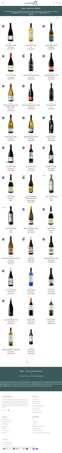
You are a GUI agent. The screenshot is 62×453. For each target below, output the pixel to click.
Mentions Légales (36, 428)
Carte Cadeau (5, 424)
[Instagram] (5, 410)
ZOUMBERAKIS (51, 47)
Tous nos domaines (37, 401)
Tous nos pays (36, 399)
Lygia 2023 (31, 258)
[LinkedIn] (8, 410)
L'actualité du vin (6, 430)
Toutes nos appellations (38, 406)
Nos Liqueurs (5, 426)
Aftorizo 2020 (51, 228)
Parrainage (4, 432)
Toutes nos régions (37, 403)
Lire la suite (31, 14)
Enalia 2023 (51, 289)
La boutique (35, 422)
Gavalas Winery (31, 291)
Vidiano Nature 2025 (51, 45)
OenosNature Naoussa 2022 (31, 75)
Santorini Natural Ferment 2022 (11, 349)
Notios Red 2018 (51, 105)
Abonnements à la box (7, 422)
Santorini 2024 (31, 289)
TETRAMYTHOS (51, 77)
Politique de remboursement (39, 426)
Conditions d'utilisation (38, 430)
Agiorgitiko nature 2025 (51, 75)
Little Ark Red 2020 (10, 228)
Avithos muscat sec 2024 (51, 258)
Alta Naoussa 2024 (10, 45)
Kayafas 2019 (11, 196)
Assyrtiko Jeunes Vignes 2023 (10, 258)
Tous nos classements (37, 412)
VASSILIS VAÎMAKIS (31, 200)
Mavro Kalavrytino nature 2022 (31, 105)
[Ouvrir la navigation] (2, 3)
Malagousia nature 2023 (31, 136)
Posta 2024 (31, 349)
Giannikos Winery (31, 321)
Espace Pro (4, 428)
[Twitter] (2, 410)
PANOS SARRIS (51, 138)
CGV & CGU (35, 424)
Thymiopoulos (11, 47)
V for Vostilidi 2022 (10, 289)
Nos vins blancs (36, 410)
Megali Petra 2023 (51, 166)
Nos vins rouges (36, 408)
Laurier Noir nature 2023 (11, 319)
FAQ (33, 419)
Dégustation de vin (6, 419)
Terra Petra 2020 (11, 166)
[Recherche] (57, 3)
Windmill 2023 (51, 319)
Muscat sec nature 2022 (31, 228)
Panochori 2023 (51, 136)
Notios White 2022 (31, 45)
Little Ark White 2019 (51, 196)
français (5, 439)
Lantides (51, 198)
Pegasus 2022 (31, 319)
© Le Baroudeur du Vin (7, 442)
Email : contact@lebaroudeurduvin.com (41, 432)
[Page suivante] (35, 360)
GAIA (31, 47)
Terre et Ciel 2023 (11, 75)
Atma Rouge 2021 (31, 166)
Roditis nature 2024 (11, 136)
